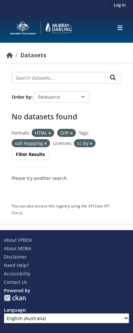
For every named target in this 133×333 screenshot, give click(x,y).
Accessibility (17, 274)
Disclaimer (15, 257)
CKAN (15, 297)
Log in (120, 5)
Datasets (33, 55)
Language (14, 310)
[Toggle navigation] (120, 27)
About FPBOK (18, 240)
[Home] (9, 55)
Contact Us (15, 282)
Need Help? (16, 265)
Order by (21, 97)
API (91, 206)
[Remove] (49, 133)
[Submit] (113, 77)
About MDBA (17, 248)
